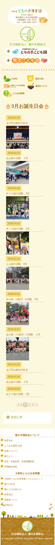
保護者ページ (10, 500)
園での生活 (9, 484)
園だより (8, 456)
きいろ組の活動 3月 (17, 228)
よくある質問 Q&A (13, 445)
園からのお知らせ (12, 489)
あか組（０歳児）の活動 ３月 (23, 334)
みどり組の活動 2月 (17, 394)
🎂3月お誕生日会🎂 (17, 123)
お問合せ (8, 505)
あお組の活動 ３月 (17, 158)
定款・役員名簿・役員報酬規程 (19, 461)
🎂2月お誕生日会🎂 (17, 369)
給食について (10, 451)
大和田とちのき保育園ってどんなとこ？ (23, 479)
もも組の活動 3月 (16, 264)
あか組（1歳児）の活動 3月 (22, 299)
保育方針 (8, 440)
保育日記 (8, 494)
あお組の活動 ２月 (17, 382)
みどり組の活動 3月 (17, 193)
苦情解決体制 (10, 466)
